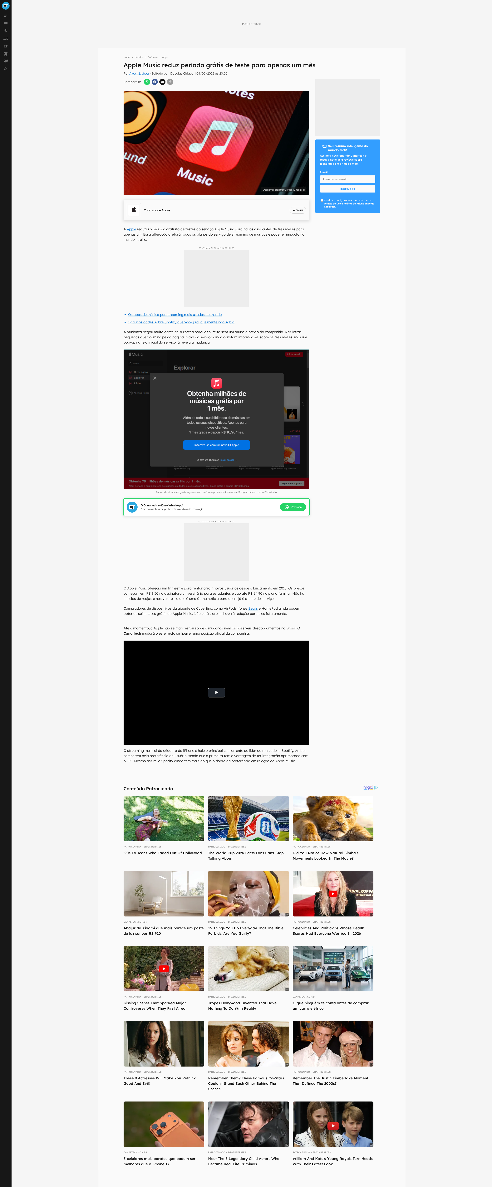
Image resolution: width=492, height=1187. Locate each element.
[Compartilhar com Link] (170, 82)
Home (127, 57)
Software (153, 57)
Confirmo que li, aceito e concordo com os (349, 203)
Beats (253, 608)
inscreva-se (347, 188)
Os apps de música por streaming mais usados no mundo (175, 314)
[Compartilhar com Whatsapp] (147, 82)
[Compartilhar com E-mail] (162, 82)
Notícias (139, 57)
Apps (165, 57)
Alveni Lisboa (139, 73)
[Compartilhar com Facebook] (155, 82)
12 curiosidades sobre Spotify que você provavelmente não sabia (181, 322)
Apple (131, 229)
